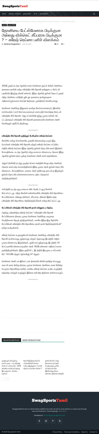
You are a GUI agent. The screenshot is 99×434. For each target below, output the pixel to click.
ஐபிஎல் (11, 21)
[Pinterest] (16, 327)
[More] (28, 327)
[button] (94, 13)
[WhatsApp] (22, 327)
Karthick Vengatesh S (12, 44)
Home (4, 21)
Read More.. (63, 411)
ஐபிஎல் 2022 (11, 25)
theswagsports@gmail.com (54, 415)
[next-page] (7, 378)
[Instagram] (46, 421)
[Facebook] (4, 327)
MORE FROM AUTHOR (31, 340)
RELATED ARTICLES (11, 340)
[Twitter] (10, 327)
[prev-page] (3, 378)
